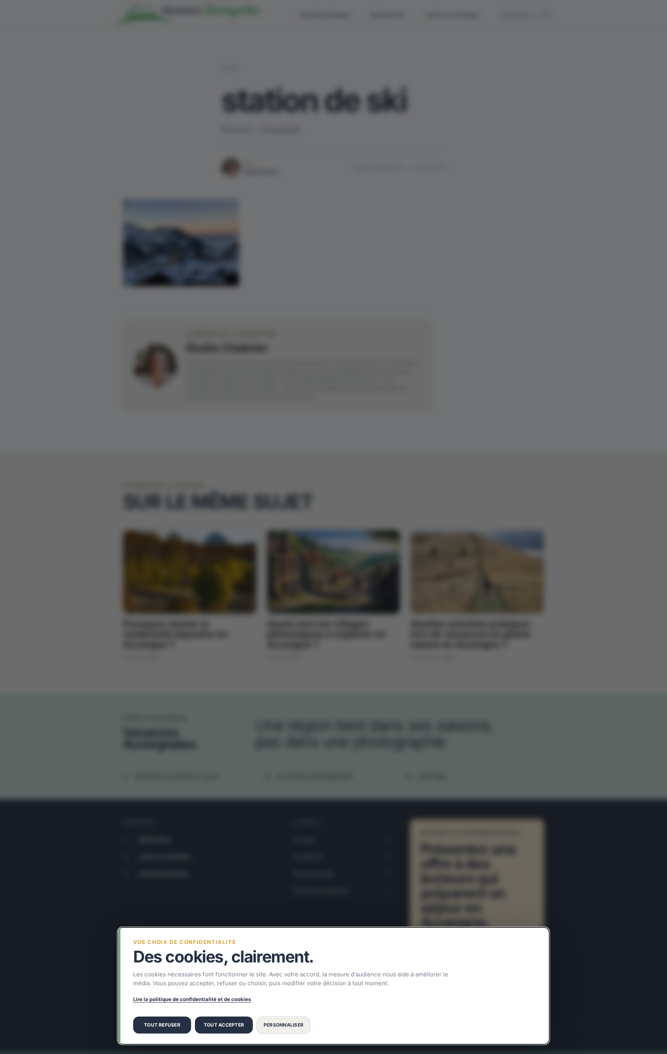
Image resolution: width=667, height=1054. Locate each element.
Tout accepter (224, 1025)
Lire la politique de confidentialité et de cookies (192, 999)
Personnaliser (283, 1025)
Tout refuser (162, 1025)
